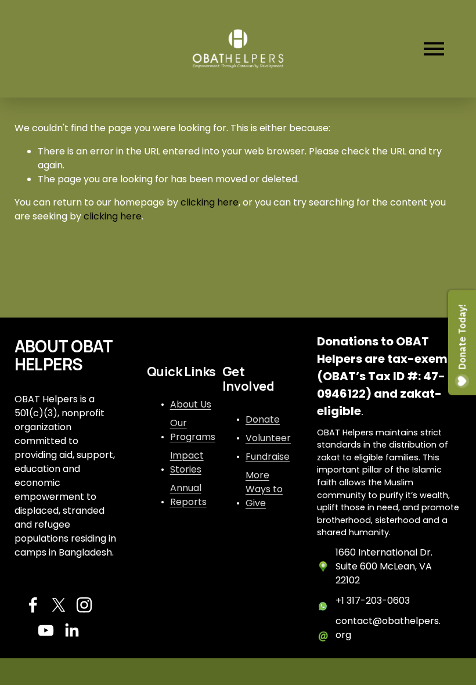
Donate (263, 419)
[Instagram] (84, 605)
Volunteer (268, 438)
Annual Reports (188, 495)
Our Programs (192, 430)
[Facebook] (33, 605)
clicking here (210, 202)
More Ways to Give (264, 489)
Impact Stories (187, 462)
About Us (190, 404)
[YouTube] (46, 630)
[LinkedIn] (71, 630)
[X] (59, 605)
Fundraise (268, 456)
